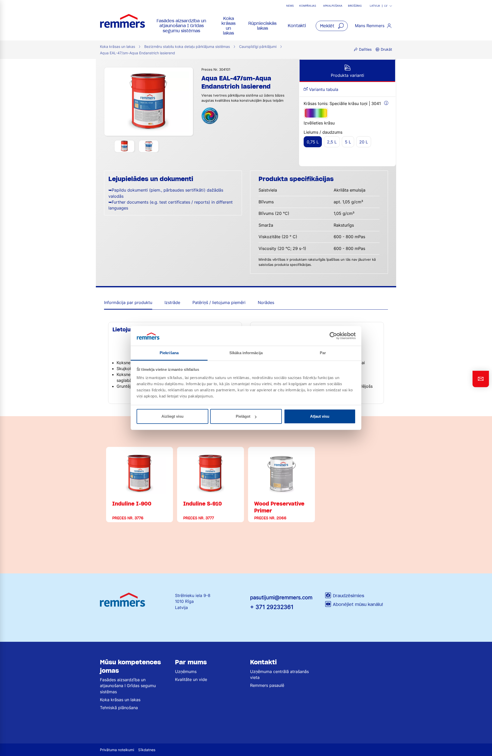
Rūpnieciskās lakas (262, 26)
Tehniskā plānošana (119, 707)
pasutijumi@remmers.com (281, 597)
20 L (363, 141)
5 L (348, 141)
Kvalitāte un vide (191, 679)
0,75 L (313, 141)
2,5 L (332, 141)
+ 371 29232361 (271, 606)
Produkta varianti (347, 75)
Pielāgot (243, 416)
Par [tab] (323, 353)
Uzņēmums (186, 671)
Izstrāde (172, 302)
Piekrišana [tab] (169, 353)
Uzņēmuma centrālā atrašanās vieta (279, 674)
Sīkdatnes (146, 750)
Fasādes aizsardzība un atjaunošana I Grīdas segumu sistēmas (181, 25)
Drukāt (386, 49)
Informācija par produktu (128, 302)
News (290, 5)
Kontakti (297, 25)
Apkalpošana (332, 5)
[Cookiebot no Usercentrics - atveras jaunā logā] (333, 336)
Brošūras (355, 5)
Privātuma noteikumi (117, 750)
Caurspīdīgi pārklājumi (257, 46)
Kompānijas (307, 5)
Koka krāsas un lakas (228, 26)
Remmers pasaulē (267, 685)
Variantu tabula (323, 89)
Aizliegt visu (172, 416)
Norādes (266, 302)
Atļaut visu (319, 416)
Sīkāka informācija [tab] (246, 353)
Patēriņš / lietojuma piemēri (218, 302)
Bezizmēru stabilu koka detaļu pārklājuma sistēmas (187, 46)
